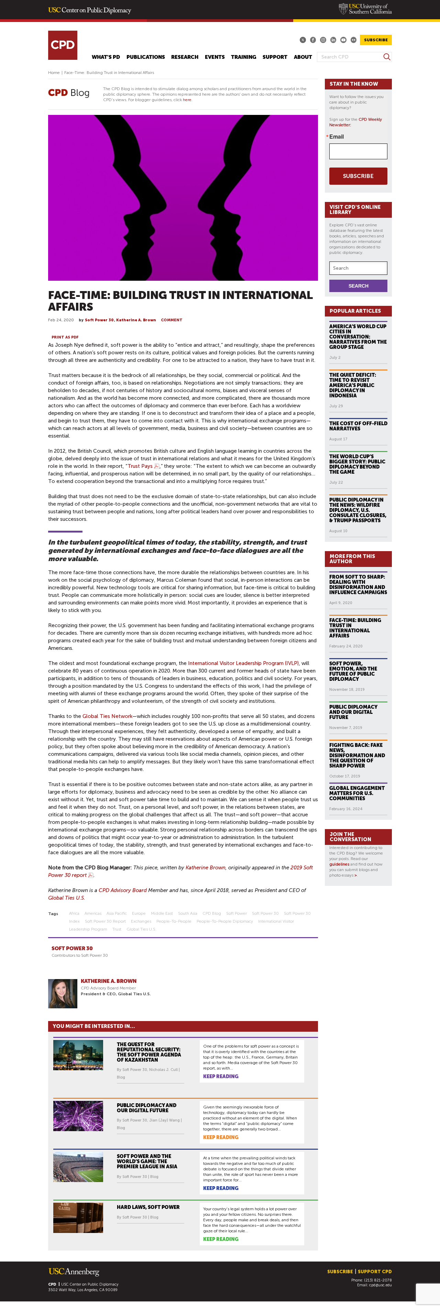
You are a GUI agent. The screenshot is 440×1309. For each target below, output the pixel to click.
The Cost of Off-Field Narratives (358, 426)
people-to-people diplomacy (225, 921)
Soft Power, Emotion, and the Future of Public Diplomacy (353, 671)
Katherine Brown (206, 868)
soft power (236, 913)
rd (144, 890)
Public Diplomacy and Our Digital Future (353, 712)
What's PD (106, 57)
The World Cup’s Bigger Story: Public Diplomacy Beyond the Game (357, 464)
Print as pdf (65, 337)
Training (243, 57)
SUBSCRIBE (376, 39)
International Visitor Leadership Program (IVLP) (243, 663)
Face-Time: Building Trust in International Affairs (355, 628)
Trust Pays (140, 466)
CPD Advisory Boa (120, 890)
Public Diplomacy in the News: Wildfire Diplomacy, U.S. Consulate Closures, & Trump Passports (357, 510)
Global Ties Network (107, 716)
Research (184, 57)
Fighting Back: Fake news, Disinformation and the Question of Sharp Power (357, 755)
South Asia (187, 913)
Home (54, 72)
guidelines (339, 864)
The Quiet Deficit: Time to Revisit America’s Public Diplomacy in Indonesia (352, 385)
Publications (145, 57)
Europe (139, 913)
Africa (74, 913)
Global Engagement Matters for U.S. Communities (357, 793)
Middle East (162, 913)
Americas (93, 913)
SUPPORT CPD (375, 1271)
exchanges (141, 921)
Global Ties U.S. (66, 898)
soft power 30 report (105, 921)
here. (187, 99)
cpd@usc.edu (380, 1285)
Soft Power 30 (99, 320)
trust (116, 929)
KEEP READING (221, 1076)
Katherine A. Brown (136, 320)
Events (215, 57)
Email (336, 136)
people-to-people (173, 921)
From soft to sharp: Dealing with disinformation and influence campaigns (358, 584)
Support (275, 57)
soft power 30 (265, 913)
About (303, 57)
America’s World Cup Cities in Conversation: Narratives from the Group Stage (358, 337)
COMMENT (172, 320)
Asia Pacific (117, 913)
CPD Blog (211, 913)
